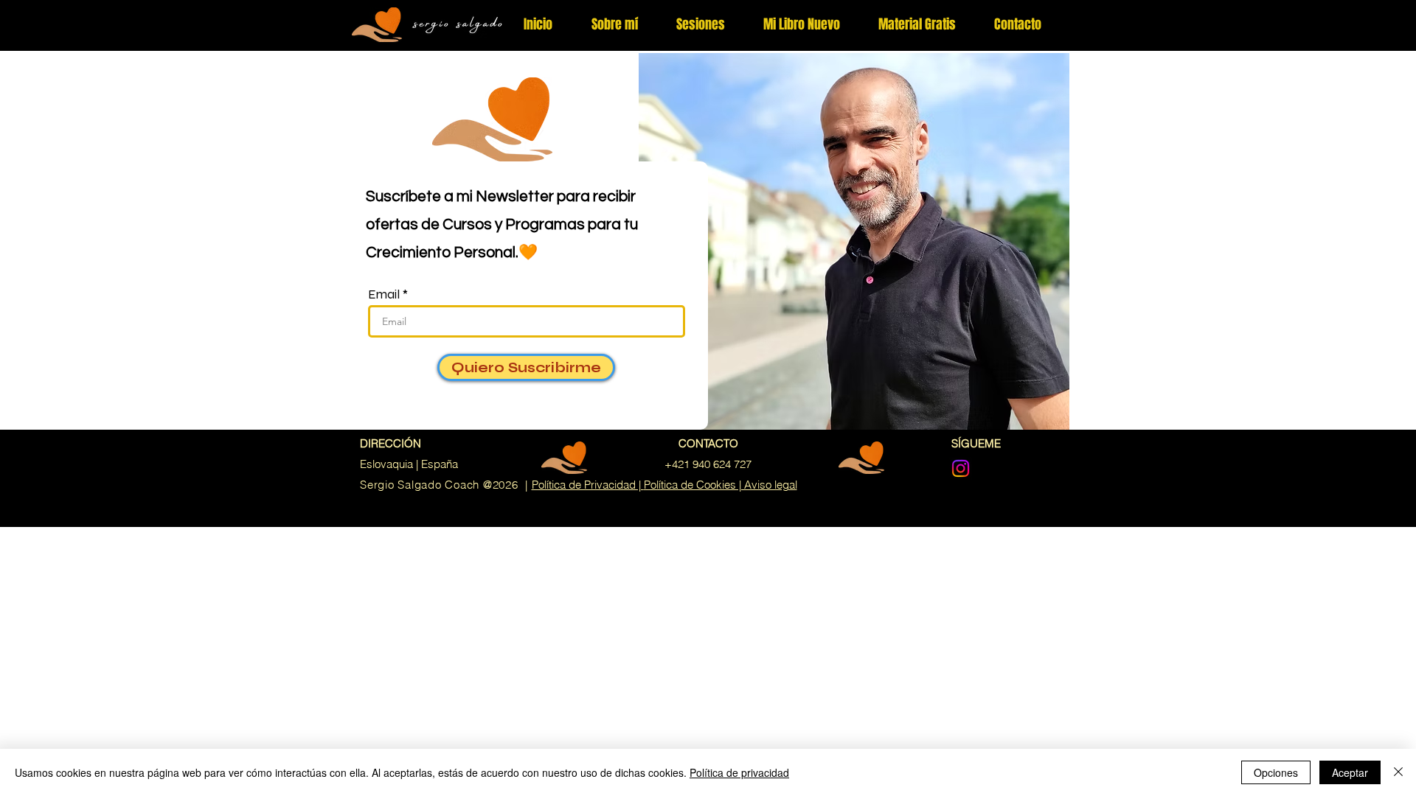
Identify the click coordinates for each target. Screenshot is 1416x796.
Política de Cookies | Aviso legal (720, 485)
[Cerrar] (1398, 772)
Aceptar (1350, 772)
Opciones (1276, 772)
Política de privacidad (739, 772)
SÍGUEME (976, 443)
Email (384, 294)
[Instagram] (960, 468)
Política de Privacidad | (588, 485)
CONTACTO (708, 443)
